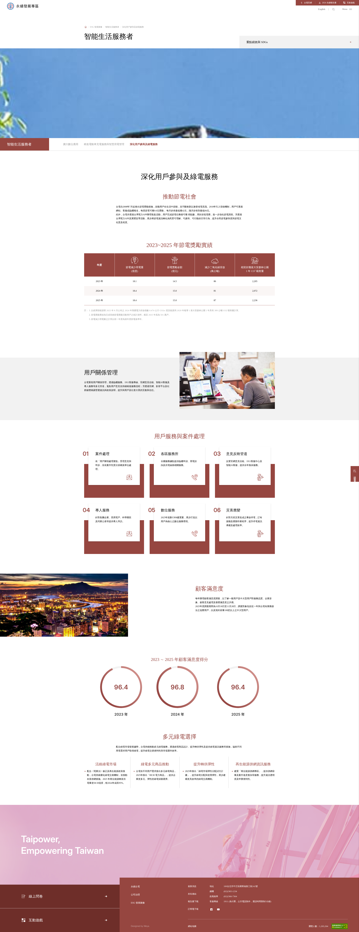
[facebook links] (211, 909)
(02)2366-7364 (230, 896)
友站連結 (192, 894)
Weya (146, 926)
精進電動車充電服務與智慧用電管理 (104, 144)
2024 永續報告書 (329, 3)
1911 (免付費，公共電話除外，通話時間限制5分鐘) (247, 901)
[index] (85, 27)
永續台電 (135, 886)
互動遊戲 (351, 3)
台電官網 (308, 3)
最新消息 (192, 886)
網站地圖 (192, 926)
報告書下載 (193, 901)
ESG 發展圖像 (96, 27)
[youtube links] (218, 909)
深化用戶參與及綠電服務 (144, 144)
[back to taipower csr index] (22, 6)
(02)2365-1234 (230, 891)
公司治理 (135, 894)
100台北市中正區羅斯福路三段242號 (241, 886)
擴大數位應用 (70, 144)
